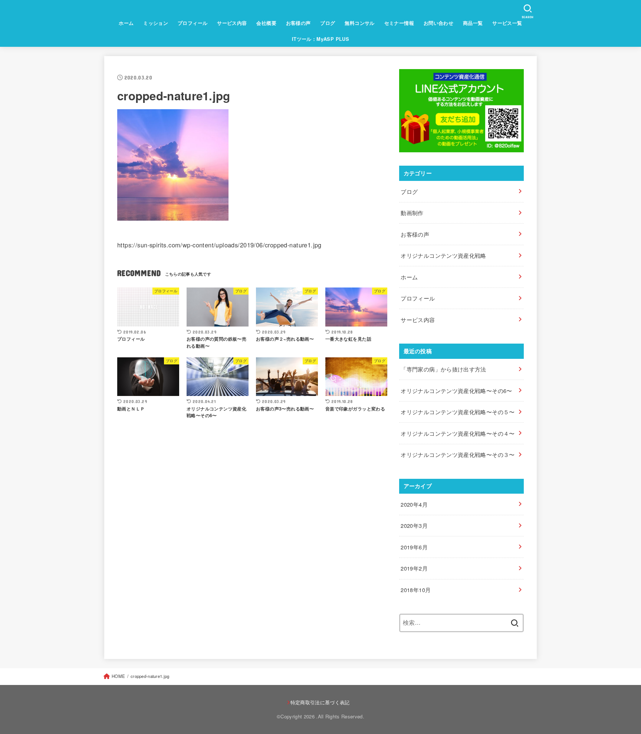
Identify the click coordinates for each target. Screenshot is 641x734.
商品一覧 (473, 23)
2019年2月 (414, 568)
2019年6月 (414, 547)
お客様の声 (298, 23)
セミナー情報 (399, 23)
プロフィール (192, 23)
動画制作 (412, 213)
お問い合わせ (438, 23)
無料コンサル (359, 23)
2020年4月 (414, 504)
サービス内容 (232, 23)
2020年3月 (414, 525)
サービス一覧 (507, 23)
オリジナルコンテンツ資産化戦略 (443, 255)
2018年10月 (416, 590)
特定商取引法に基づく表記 (320, 702)
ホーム (126, 23)
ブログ (327, 23)
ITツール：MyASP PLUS (320, 39)
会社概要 (266, 23)
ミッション (155, 23)
